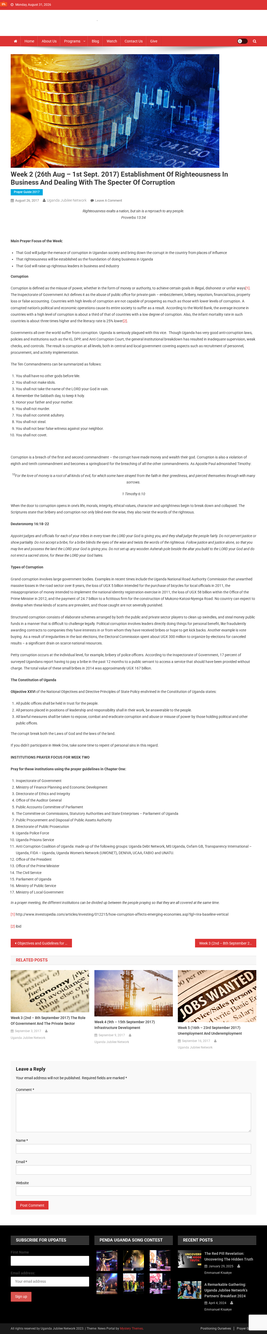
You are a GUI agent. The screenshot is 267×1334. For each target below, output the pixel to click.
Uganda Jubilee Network (67, 200)
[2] (125, 321)
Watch (112, 41)
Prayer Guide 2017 (27, 192)
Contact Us (134, 41)
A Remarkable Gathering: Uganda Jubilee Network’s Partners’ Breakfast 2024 (225, 1290)
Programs (72, 41)
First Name (20, 1252)
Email (21, 1162)
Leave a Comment (108, 200)
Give (153, 41)
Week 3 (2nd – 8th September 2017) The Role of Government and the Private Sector (228, 943)
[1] (247, 288)
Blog (95, 41)
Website (22, 1183)
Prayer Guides (246, 1328)
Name (22, 1140)
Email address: (23, 1273)
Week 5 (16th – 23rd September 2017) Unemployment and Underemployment (210, 1030)
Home (29, 41)
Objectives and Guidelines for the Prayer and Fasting (44, 943)
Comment (25, 1090)
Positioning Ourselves (216, 1328)
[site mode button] (242, 41)
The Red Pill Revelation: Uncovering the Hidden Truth (228, 1256)
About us (49, 41)
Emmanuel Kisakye (218, 1273)
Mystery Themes (131, 1328)
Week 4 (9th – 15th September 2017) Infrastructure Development (124, 1025)
